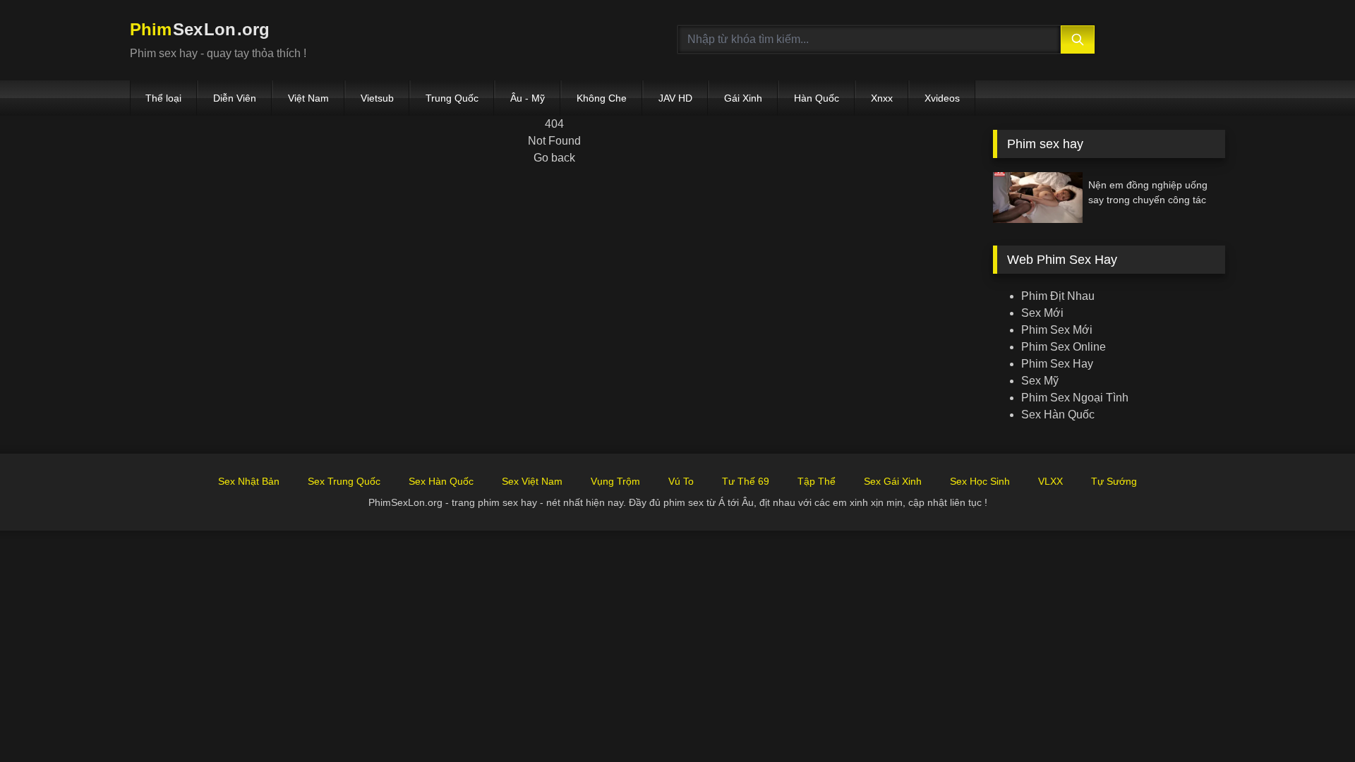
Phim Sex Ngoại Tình (1074, 398)
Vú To (681, 481)
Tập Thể (816, 481)
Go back (554, 158)
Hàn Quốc (816, 98)
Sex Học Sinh (980, 481)
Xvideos (942, 98)
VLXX (1050, 481)
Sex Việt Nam (532, 481)
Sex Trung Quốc (344, 481)
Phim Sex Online (1063, 347)
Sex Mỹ (1040, 381)
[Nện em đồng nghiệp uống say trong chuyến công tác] (1038, 197)
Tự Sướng (1114, 481)
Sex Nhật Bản (248, 481)
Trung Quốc (452, 98)
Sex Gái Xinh (893, 481)
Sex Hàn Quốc (1058, 415)
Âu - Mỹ (527, 98)
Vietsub (377, 98)
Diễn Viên (234, 98)
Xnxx (882, 98)
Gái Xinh (743, 98)
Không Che (602, 98)
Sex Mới (1042, 313)
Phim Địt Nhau (1058, 296)
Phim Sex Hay (1057, 364)
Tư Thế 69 (745, 481)
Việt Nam (308, 98)
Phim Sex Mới (1056, 330)
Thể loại (163, 98)
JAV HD (675, 98)
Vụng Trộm (615, 481)
